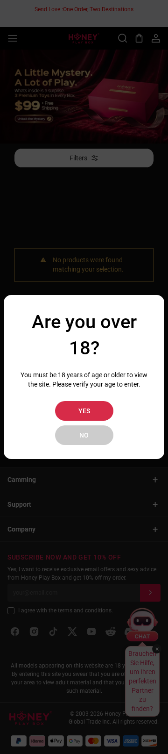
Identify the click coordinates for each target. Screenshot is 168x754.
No (84, 435)
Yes (84, 411)
